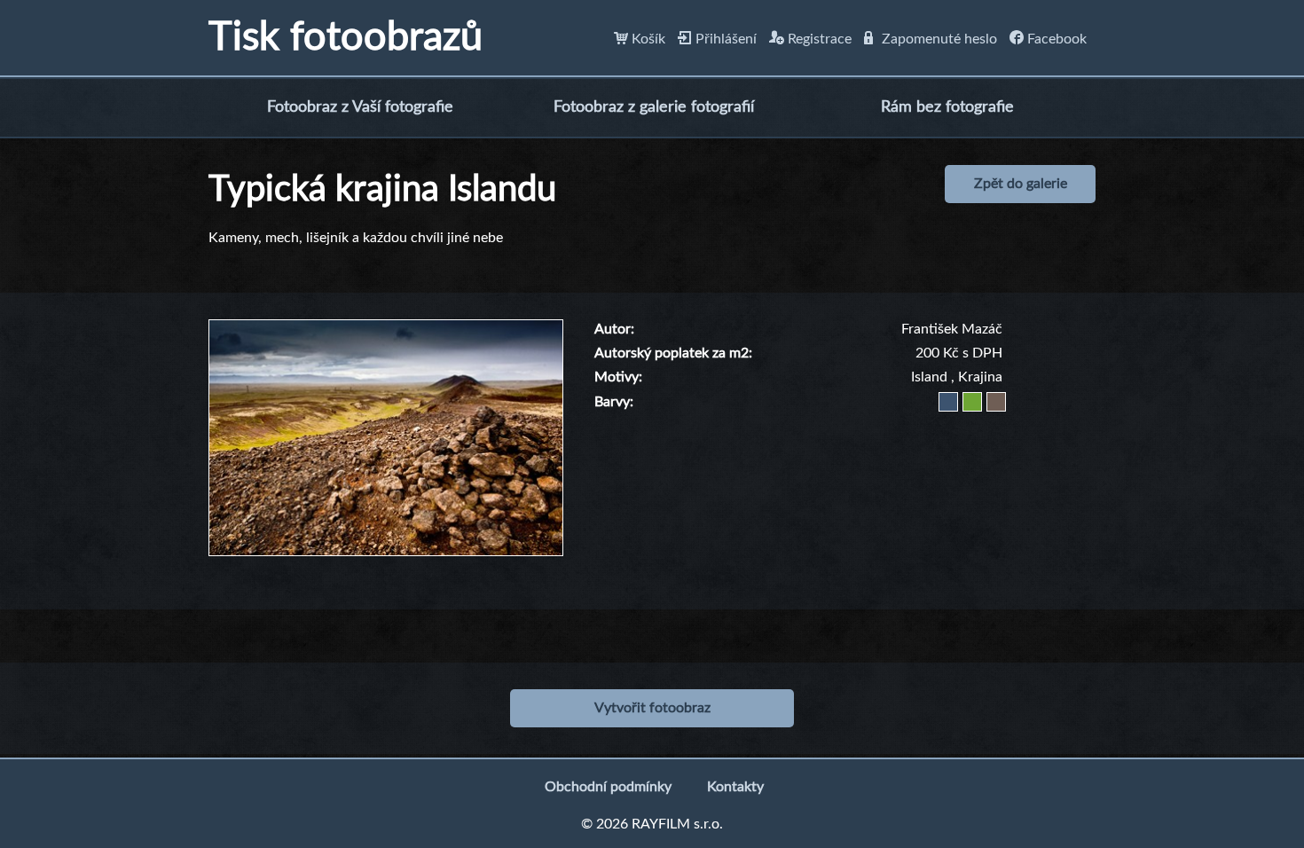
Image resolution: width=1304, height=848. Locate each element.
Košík (646, 39)
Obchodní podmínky (608, 787)
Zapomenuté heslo (937, 39)
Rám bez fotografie (947, 107)
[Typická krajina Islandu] (385, 329)
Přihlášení (724, 39)
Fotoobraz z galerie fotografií (654, 107)
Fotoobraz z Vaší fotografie (360, 107)
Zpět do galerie (1020, 184)
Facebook (1055, 39)
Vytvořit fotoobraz (652, 708)
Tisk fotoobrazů (345, 38)
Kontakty (735, 787)
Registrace (818, 39)
